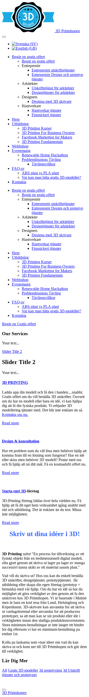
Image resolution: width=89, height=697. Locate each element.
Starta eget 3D (14, 491)
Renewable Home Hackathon (45, 155)
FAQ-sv (18, 168)
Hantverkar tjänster (46, 110)
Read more (10, 423)
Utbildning (20, 124)
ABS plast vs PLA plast (40, 173)
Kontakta (19, 182)
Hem (16, 119)
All (4, 670)
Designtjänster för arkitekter (53, 92)
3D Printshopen (14, 693)
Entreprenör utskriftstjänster (53, 70)
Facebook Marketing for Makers (47, 137)
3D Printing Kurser (37, 128)
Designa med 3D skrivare (51, 101)
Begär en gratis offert (28, 57)
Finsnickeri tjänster (46, 115)
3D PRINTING (15, 382)
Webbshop (20, 146)
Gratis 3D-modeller (23, 670)
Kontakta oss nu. (15, 414)
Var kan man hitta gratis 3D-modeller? (51, 177)
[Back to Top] (4, 689)
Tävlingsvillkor (43, 164)
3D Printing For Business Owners (48, 133)
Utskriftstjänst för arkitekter (53, 88)
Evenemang (21, 150)
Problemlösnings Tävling (41, 159)
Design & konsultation (20, 441)
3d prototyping (50, 670)
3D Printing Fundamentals (42, 142)
